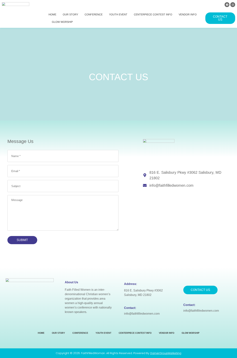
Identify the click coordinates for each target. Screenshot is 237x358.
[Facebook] (227, 4)
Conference (94, 14)
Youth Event (118, 14)
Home (52, 14)
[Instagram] (232, 4)
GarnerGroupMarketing (165, 353)
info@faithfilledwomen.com (142, 313)
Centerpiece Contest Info (153, 14)
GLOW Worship (62, 21)
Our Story (70, 14)
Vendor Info (188, 14)
